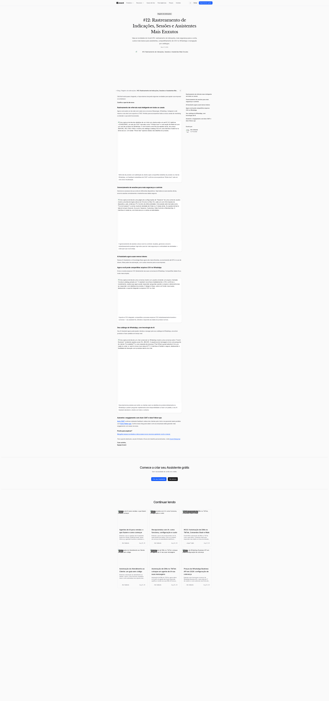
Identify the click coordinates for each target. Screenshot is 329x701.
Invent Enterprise (175, 439)
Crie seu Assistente (159, 479)
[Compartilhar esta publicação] (180, 90)
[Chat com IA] (190, 2)
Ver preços (172, 479)
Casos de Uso (151, 3)
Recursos (139, 3)
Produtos (129, 3)
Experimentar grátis (205, 3)
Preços (171, 3)
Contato (178, 3)
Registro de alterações (128, 90)
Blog (118, 90)
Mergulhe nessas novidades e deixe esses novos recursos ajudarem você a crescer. (143, 434)
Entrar (195, 3)
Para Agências (162, 3)
